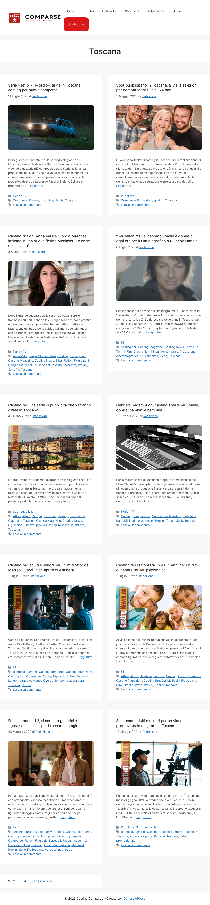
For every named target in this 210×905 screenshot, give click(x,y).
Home (70, 11)
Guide (176, 11)
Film (91, 11)
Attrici (26, 516)
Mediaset (70, 365)
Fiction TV (109, 11)
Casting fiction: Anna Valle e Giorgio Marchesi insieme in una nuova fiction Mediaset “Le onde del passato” (49, 241)
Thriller (159, 685)
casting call (77, 356)
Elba (59, 360)
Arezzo (18, 831)
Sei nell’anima (149, 356)
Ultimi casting (76, 24)
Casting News (44, 360)
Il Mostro (47, 200)
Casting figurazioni (79, 671)
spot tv (158, 200)
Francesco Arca (19, 845)
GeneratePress (134, 898)
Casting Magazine (20, 360)
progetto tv (146, 520)
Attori (17, 516)
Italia (119, 520)
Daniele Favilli (171, 680)
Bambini (31, 671)
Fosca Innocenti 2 (75, 840)
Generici (82, 676)
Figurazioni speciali (48, 840)
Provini (82, 365)
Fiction (67, 360)
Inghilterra (189, 516)
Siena (163, 356)
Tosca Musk (174, 520)
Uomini (26, 685)
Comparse (20, 200)
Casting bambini (189, 676)
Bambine (19, 671)
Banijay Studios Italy (38, 831)
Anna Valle (20, 356)
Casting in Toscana (21, 520)
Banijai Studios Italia (42, 356)
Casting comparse (51, 671)
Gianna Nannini (144, 351)
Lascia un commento (27, 205)
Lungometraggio (166, 351)
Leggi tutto (35, 185)
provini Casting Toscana (52, 525)
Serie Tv (13, 369)
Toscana (71, 200)
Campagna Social (44, 516)
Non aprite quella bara (69, 680)
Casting (62, 356)
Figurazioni (144, 200)
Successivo (40, 881)
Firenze (34, 200)
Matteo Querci (42, 680)
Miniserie (130, 520)
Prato (138, 685)
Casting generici (46, 836)
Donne (46, 676)
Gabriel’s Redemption (166, 516)
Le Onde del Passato (47, 365)
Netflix (59, 200)
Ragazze (146, 836)
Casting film (16, 676)
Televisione (155, 11)
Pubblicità (132, 11)
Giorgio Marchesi (20, 365)
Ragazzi (159, 836)
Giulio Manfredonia (57, 845)
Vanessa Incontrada (58, 849)
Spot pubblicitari (24, 511)
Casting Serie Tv (70, 836)
